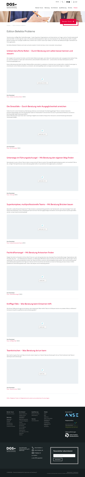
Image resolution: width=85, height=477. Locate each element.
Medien (76, 8)
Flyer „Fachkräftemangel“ (13, 352)
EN (56, 2)
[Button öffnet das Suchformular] (62, 2)
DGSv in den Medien (48, 476)
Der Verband (54, 8)
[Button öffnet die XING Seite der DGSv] (69, 2)
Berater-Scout (39, 8)
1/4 (35, 120)
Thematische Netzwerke (22, 475)
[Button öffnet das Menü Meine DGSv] (83, 9)
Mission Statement (23, 471)
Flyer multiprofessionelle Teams (14, 301)
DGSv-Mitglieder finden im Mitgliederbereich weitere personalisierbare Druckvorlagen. (28, 456)
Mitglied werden (22, 473)
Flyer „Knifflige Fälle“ (12, 399)
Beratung (47, 8)
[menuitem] (39, 8)
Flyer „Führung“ (10, 253)
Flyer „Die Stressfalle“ (12, 177)
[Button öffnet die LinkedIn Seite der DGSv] (66, 2)
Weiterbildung (35, 473)
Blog (45, 473)
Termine (70, 8)
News (45, 471)
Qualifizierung (62, 8)
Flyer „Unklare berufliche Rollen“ (15, 126)
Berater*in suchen (10, 471)
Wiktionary (46, 474)
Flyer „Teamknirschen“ (12, 447)
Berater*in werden (35, 471)
